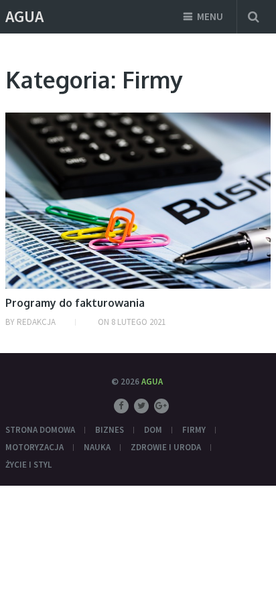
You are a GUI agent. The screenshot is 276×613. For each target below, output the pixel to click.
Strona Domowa (40, 429)
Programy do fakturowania (75, 303)
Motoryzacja (34, 447)
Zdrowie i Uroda (166, 447)
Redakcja (36, 322)
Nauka (97, 447)
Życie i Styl (28, 464)
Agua (24, 17)
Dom (153, 429)
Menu (210, 16)
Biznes (109, 429)
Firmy (194, 429)
